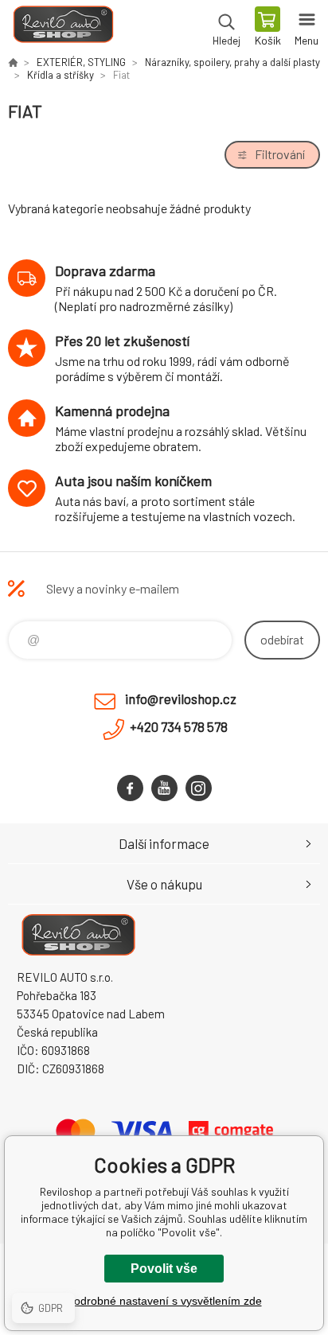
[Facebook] (130, 788)
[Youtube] (164, 788)
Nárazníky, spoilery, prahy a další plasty (232, 62)
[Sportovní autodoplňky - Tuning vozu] (13, 62)
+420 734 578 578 (179, 726)
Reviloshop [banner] (62, 28)
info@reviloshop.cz (180, 698)
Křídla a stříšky (60, 74)
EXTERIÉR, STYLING (81, 62)
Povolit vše (164, 1268)
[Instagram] (198, 788)
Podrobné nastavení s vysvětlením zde (164, 1300)
